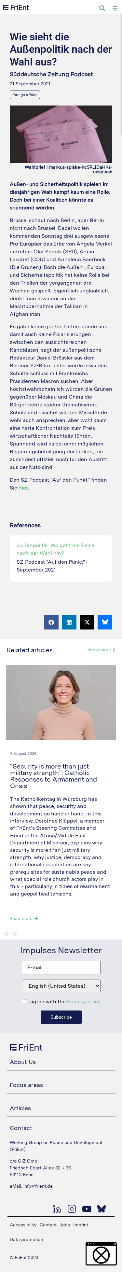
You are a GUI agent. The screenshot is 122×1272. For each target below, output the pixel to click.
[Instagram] (71, 1209)
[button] (51, 622)
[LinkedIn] (56, 1209)
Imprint (80, 1224)
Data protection (26, 1239)
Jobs (65, 1224)
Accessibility (23, 1224)
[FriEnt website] (16, 7)
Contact (48, 1224)
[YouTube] (86, 1209)
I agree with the (63, 1001)
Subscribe (61, 1017)
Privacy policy (84, 1001)
